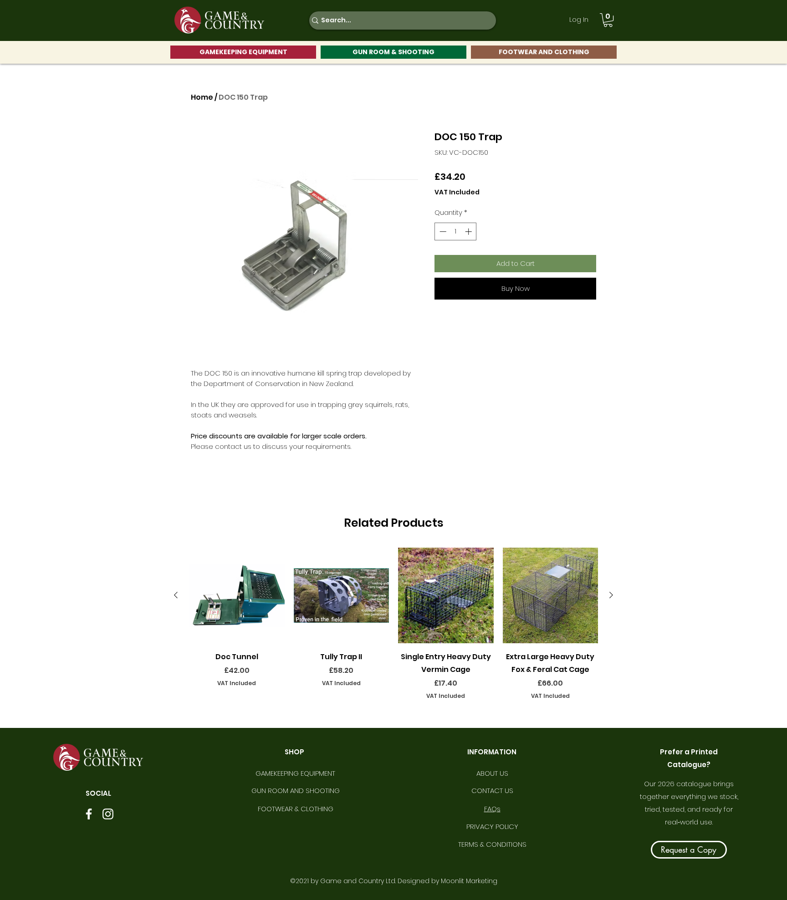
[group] (393, 630)
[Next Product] (611, 595)
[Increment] (469, 231)
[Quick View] (237, 595)
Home (202, 97)
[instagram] (108, 814)
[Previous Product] (175, 595)
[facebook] (89, 814)
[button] (608, 20)
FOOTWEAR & (279, 809)
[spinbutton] (455, 231)
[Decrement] (442, 231)
